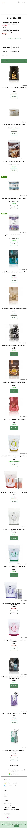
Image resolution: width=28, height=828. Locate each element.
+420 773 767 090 (12, 785)
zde (12, 826)
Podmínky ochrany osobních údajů (11, 809)
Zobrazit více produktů (13, 38)
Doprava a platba (8, 805)
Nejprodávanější (14, 51)
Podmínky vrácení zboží (9, 807)
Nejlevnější (16, 47)
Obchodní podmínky (8, 804)
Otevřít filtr (5, 61)
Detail (13, 96)
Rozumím (17, 826)
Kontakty (6, 794)
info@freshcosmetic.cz (13, 783)
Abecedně (4, 56)
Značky (5, 796)
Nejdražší (4, 51)
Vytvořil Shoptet (15, 774)
